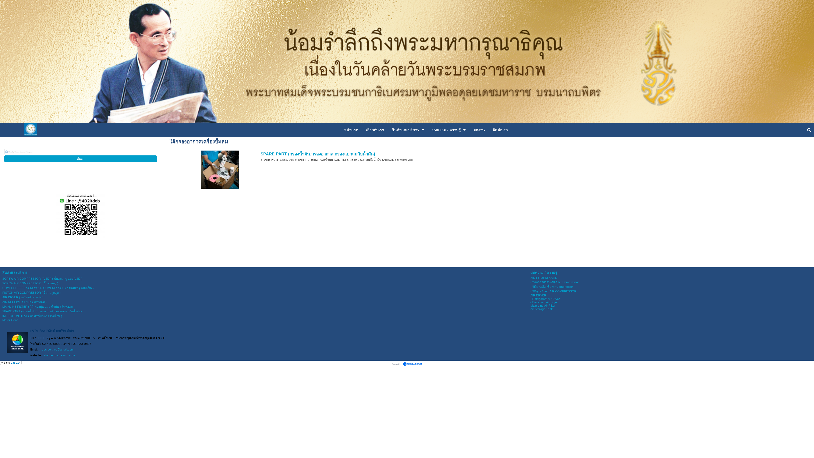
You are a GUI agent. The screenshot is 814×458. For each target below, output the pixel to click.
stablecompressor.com (59, 355)
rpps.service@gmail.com (57, 349)
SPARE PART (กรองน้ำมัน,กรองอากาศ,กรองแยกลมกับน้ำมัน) (318, 154)
